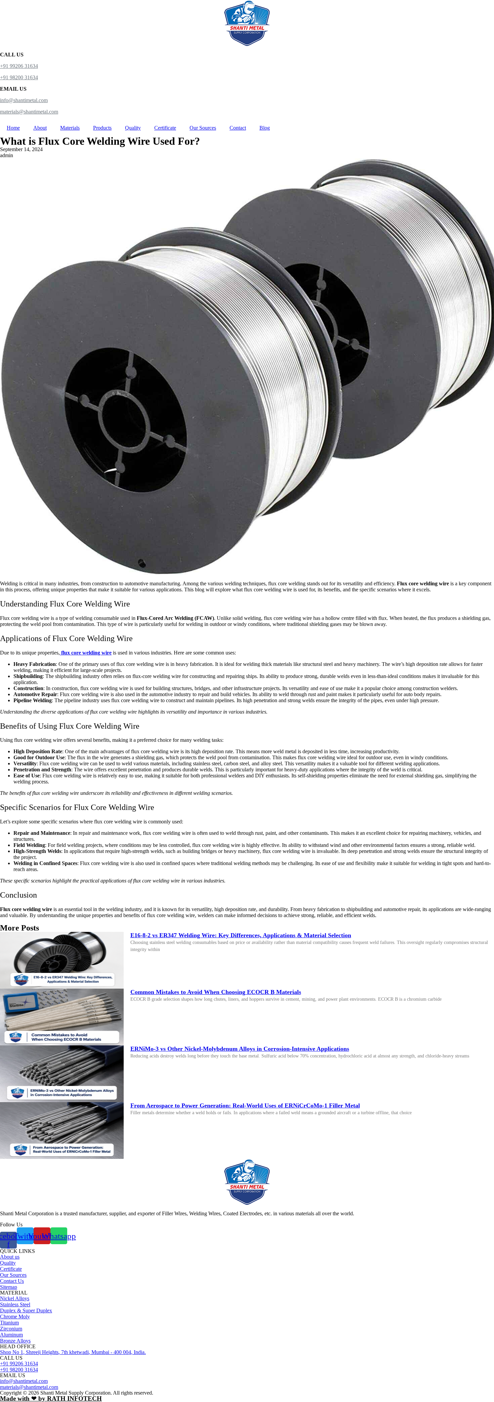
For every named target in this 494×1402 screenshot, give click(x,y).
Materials (70, 128)
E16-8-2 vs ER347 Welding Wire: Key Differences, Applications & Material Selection (240, 935)
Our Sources (203, 128)
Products (102, 128)
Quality (133, 128)
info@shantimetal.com (24, 100)
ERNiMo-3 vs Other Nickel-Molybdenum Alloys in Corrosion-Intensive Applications (239, 1048)
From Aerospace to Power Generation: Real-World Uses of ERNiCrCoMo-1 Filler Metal (245, 1105)
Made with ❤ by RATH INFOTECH (51, 1398)
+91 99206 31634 (19, 66)
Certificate (165, 128)
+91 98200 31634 (19, 77)
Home (13, 128)
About (40, 128)
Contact (238, 128)
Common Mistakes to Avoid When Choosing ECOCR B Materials (215, 992)
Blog (264, 128)
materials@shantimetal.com (29, 112)
